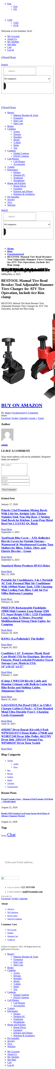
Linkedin (23, 898)
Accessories (19, 164)
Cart (9, 47)
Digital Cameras (21, 153)
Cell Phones (13, 159)
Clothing (11, 129)
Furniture (17, 188)
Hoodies (17, 137)
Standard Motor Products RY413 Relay (25, 565)
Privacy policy (12, 916)
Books (10, 126)
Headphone (19, 180)
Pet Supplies (13, 197)
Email (41, 418)
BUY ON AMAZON (21, 405)
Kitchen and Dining (23, 191)
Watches (11, 205)
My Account (13, 36)
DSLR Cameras (21, 156)
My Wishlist (13, 41)
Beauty (10, 112)
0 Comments (32, 413)
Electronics (12, 169)
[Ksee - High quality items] (8, 57)
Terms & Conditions (14, 919)
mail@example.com (32, 891)
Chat (11, 834)
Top (15, 148)
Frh (15, 9)
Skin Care (18, 123)
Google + (32, 418)
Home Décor (19, 186)
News (15, 767)
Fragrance (18, 118)
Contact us (11, 940)
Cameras (11, 150)
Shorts (16, 139)
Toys (9, 202)
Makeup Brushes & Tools (25, 115)
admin (8, 413)
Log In (10, 50)
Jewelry (11, 199)
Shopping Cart (12, 936)
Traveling (10, 783)
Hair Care (18, 120)
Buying (10, 774)
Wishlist (10, 933)
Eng (9, 3)
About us (10, 909)
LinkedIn (23, 418)
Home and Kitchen (16, 183)
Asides (15, 764)
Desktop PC (19, 175)
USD (9, 20)
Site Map (11, 44)
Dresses (17, 134)
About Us (12, 39)
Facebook (6, 418)
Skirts (16, 145)
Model (9, 780)
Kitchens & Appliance (24, 194)
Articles (10, 761)
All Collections (12, 912)
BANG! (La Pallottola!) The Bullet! (22, 638)
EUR (15, 25)
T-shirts (17, 142)
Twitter (14, 418)
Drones (16, 172)
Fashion (10, 777)
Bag (8, 770)
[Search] (5, 86)
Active (16, 131)
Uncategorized (18, 413)
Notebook (18, 178)
